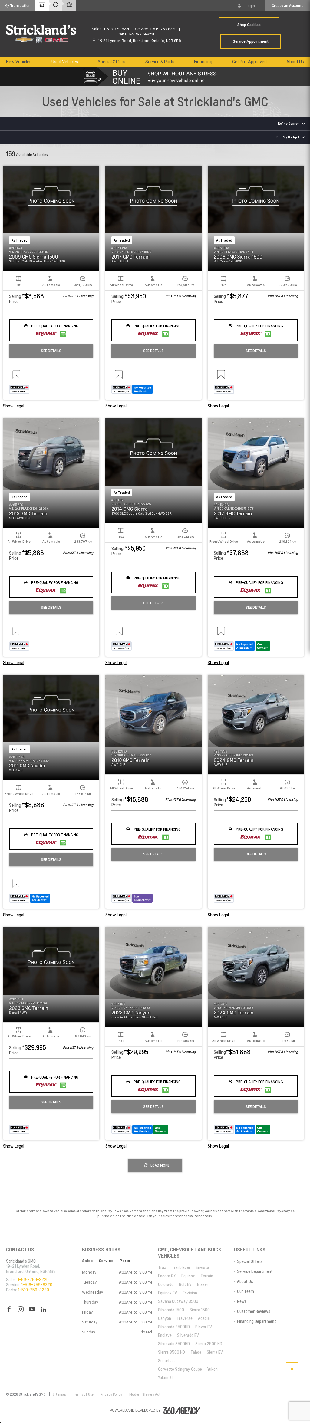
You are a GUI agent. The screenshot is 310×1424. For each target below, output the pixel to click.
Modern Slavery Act (145, 1394)
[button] (17, 5)
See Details (51, 350)
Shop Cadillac (249, 25)
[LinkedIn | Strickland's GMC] (44, 1309)
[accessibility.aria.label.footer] (181, 1410)
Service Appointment (251, 41)
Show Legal (13, 406)
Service (106, 1261)
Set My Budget (288, 137)
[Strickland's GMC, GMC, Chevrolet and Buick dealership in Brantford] (41, 34)
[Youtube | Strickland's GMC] (32, 1309)
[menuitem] (18, 62)
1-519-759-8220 (116, 29)
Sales (87, 1261)
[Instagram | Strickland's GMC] (21, 1309)
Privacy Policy (112, 1394)
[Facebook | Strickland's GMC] (9, 1309)
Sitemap (60, 1394)
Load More (159, 1165)
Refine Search (289, 123)
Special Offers (111, 62)
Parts (125, 1261)
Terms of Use (83, 1394)
